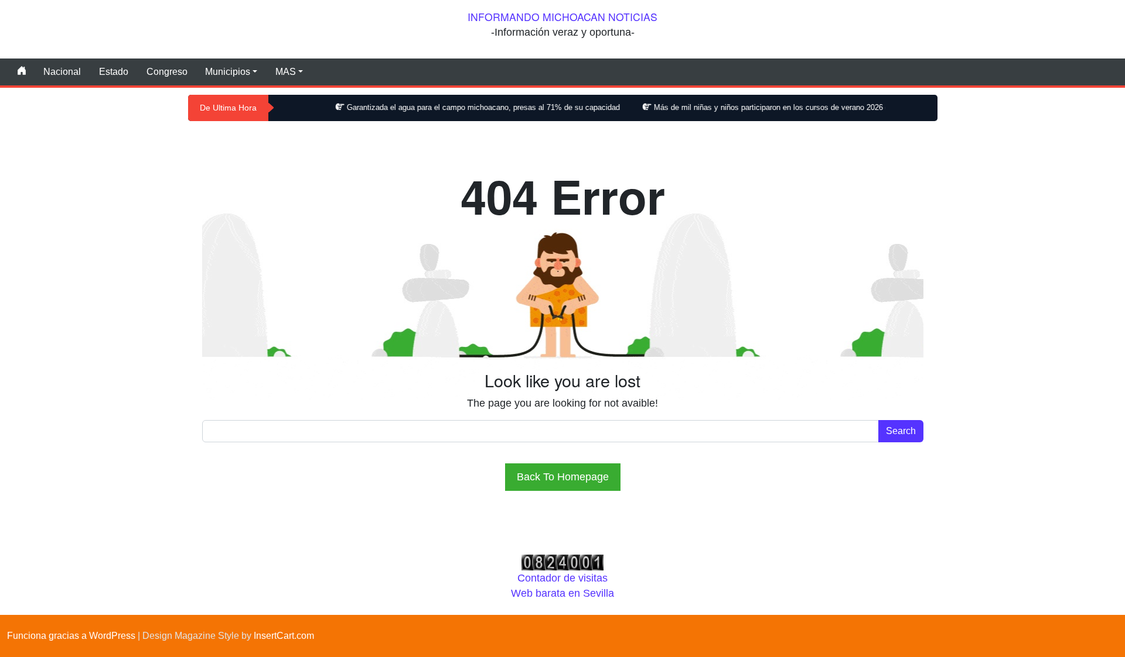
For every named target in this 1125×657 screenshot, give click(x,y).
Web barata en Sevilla (562, 593)
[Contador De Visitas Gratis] (562, 561)
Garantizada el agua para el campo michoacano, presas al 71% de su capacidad (465, 107)
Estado (113, 72)
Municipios (227, 72)
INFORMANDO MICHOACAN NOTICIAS (562, 16)
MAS (285, 72)
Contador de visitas (562, 578)
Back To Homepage (563, 477)
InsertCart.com (284, 636)
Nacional (62, 72)
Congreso (167, 72)
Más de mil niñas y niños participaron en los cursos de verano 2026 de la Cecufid (774, 107)
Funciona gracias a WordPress (71, 636)
